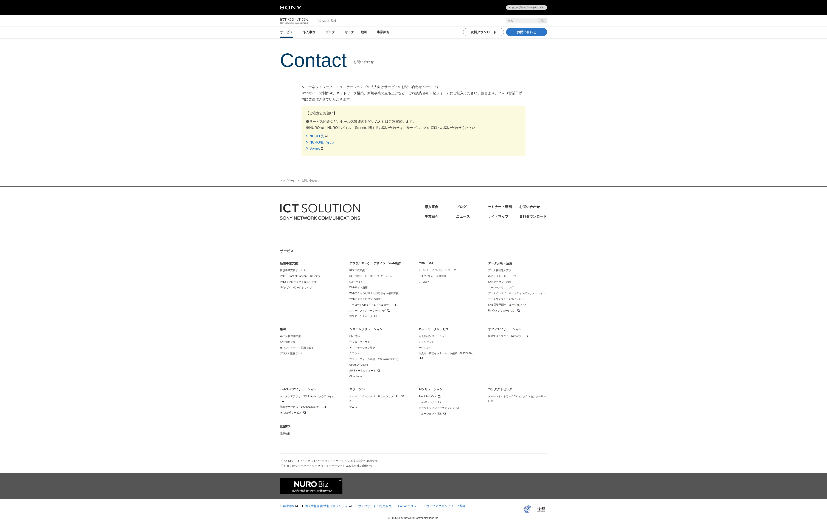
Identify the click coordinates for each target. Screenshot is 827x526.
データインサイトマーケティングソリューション (516, 293)
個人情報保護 (326, 506)
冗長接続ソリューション (433, 336)
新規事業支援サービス (293, 270)
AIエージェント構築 (430, 413)
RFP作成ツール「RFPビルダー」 (368, 276)
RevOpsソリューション (502, 310)
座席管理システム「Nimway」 (505, 336)
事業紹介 (383, 32)
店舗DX (285, 426)
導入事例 (309, 32)
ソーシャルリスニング (501, 287)
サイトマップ (498, 216)
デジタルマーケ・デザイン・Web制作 (375, 263)
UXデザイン (356, 281)
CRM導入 (424, 281)
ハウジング (425, 347)
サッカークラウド (359, 341)
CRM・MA (426, 263)
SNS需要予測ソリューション (505, 304)
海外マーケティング (361, 316)
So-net (314, 148)
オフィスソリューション (504, 329)
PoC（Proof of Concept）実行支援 (300, 276)
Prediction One (427, 396)
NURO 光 (316, 136)
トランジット (426, 341)
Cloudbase (355, 376)
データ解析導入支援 (499, 270)
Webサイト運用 (358, 287)
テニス (353, 406)
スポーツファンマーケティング (367, 310)
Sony (290, 7)
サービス (286, 32)
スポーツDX (357, 389)
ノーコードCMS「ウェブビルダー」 (370, 304)
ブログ (330, 32)
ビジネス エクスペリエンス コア (437, 270)
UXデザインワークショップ (296, 287)
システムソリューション (365, 329)
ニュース (463, 216)
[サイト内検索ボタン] (542, 20)
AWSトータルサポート (362, 370)
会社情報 (288, 506)
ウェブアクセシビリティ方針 (445, 506)
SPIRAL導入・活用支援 (432, 276)
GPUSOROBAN (358, 364)
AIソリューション (431, 389)
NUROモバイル (321, 142)
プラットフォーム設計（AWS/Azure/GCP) (373, 359)
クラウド (354, 353)
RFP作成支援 (357, 270)
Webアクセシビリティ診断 (365, 298)
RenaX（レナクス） (430, 402)
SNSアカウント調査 (499, 281)
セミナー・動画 (356, 32)
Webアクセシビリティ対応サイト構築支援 (374, 293)
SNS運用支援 (288, 341)
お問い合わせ (526, 32)
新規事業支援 (289, 263)
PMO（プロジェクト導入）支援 (298, 281)
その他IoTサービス (291, 412)
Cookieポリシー (409, 506)
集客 (283, 329)
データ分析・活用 (500, 263)
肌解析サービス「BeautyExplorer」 (300, 406)
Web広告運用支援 (290, 336)
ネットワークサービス (434, 329)
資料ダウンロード (483, 32)
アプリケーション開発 (362, 347)
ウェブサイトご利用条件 (374, 506)
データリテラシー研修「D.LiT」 (506, 298)
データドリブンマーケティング (437, 407)
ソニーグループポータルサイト (526, 7)
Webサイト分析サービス (502, 276)
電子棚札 (285, 433)
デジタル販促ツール (291, 353)
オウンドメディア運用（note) (297, 347)
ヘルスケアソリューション (298, 389)
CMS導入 (354, 336)
